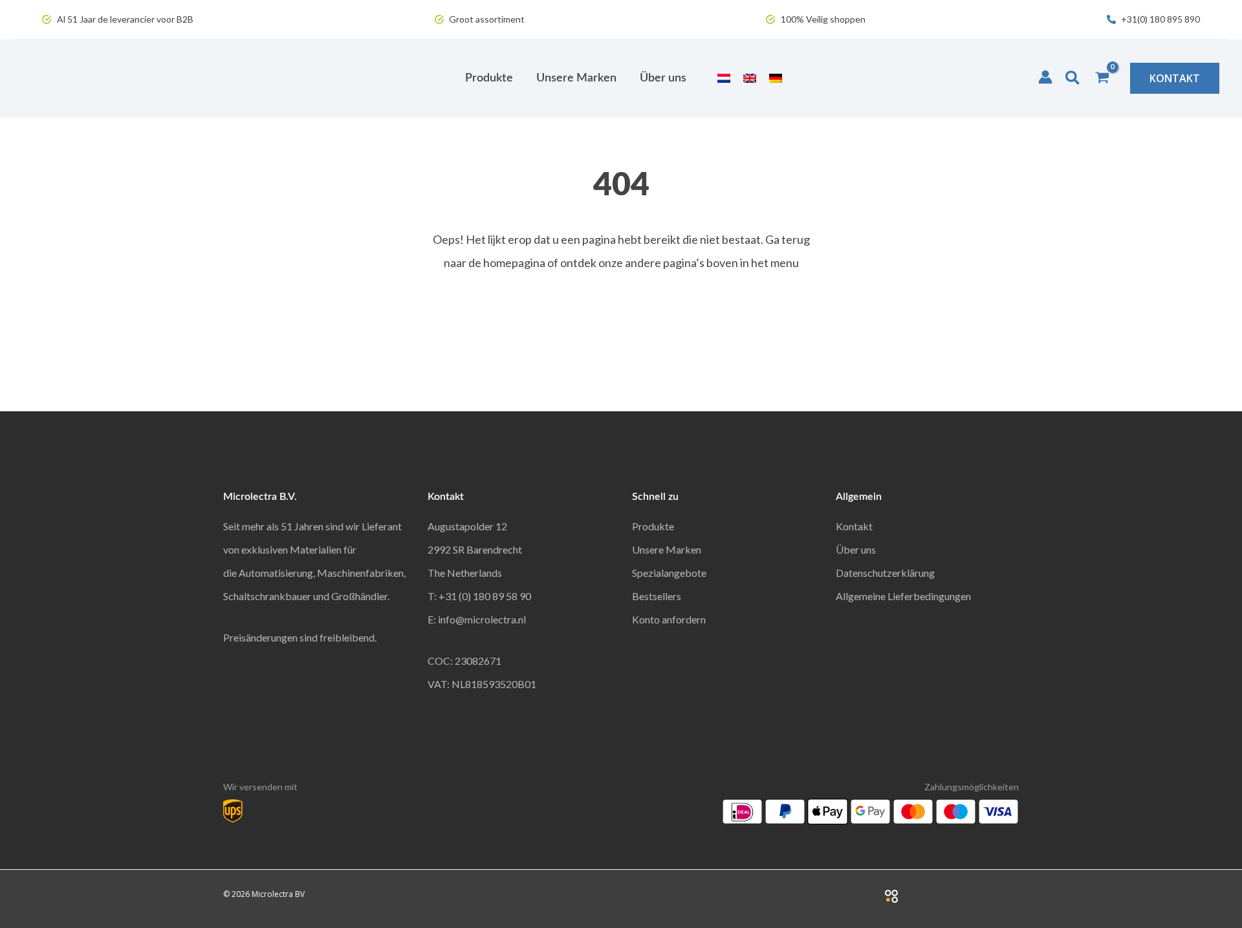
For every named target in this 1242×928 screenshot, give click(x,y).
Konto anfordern (669, 619)
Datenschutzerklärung (885, 573)
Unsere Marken (666, 549)
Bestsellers (656, 596)
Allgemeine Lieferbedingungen (903, 596)
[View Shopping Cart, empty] (1102, 78)
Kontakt (854, 526)
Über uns (856, 549)
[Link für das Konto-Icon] (1045, 77)
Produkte (653, 526)
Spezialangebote (669, 573)
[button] (1073, 78)
